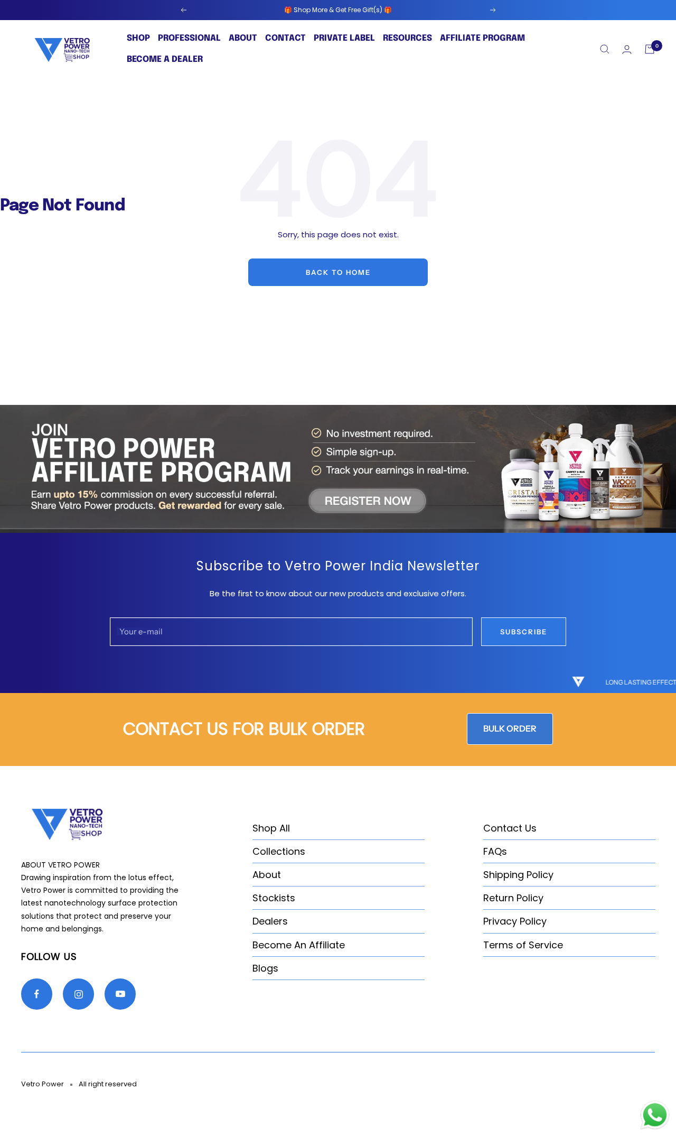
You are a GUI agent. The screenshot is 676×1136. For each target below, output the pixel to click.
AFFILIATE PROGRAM (482, 38)
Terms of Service (523, 945)
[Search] (604, 49)
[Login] (627, 49)
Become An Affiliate (298, 945)
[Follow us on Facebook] (36, 994)
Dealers (270, 921)
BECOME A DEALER (165, 59)
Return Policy (513, 897)
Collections (278, 851)
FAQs (495, 851)
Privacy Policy (515, 921)
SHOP (138, 38)
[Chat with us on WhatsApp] (655, 1106)
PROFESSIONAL (189, 38)
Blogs (265, 968)
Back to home (338, 272)
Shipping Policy (518, 874)
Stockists (273, 897)
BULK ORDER (510, 728)
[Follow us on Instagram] (78, 994)
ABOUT (243, 38)
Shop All (271, 828)
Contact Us (510, 828)
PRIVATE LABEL (344, 38)
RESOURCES (407, 38)
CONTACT (285, 38)
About (266, 874)
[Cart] (649, 49)
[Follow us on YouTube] (120, 994)
